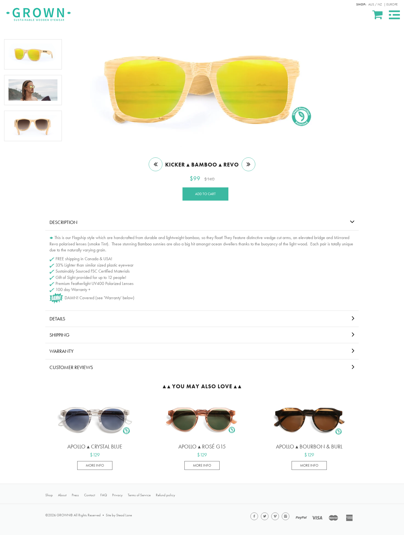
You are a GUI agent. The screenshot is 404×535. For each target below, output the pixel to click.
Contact (89, 495)
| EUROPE (391, 4)
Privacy (117, 495)
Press (75, 495)
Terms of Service (139, 495)
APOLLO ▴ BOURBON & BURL (309, 446)
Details (57, 318)
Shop (49, 495)
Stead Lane (124, 515)
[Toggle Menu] (394, 15)
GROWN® (65, 515)
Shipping (59, 335)
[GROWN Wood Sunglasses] (38, 13)
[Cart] (377, 14)
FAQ (103, 495)
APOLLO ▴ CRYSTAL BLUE (94, 446)
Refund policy (165, 495)
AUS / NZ (375, 4)
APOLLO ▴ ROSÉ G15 (202, 446)
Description (63, 222)
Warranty (61, 351)
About (62, 495)
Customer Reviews (71, 367)
